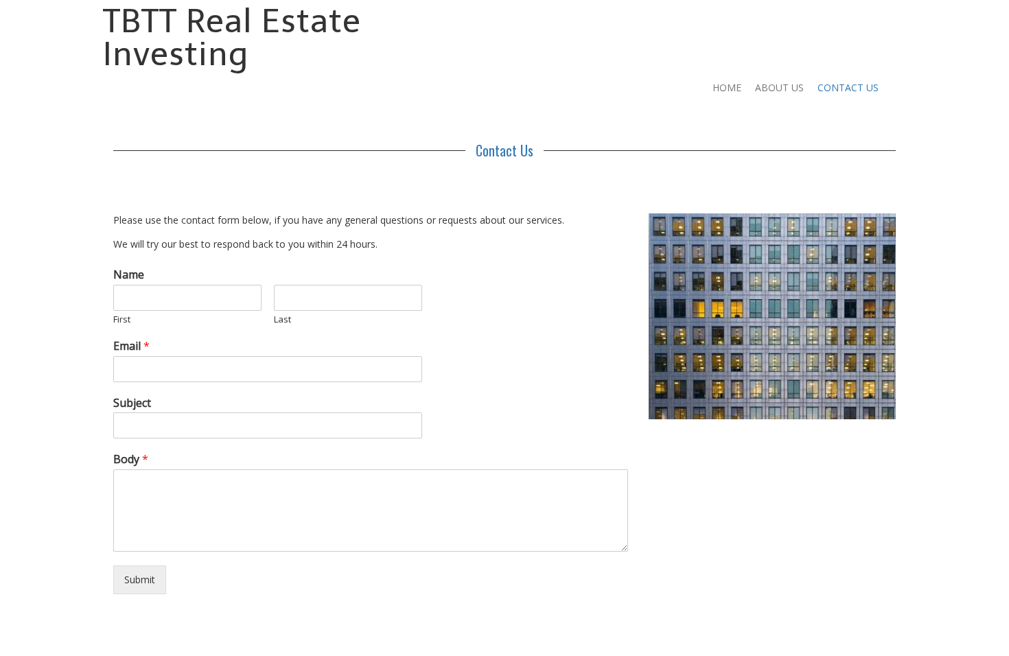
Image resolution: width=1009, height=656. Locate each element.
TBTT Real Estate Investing (232, 37)
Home (726, 87)
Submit (139, 579)
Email (131, 346)
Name (128, 275)
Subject (132, 403)
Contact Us (848, 87)
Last (282, 319)
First (121, 319)
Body (130, 459)
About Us (779, 87)
